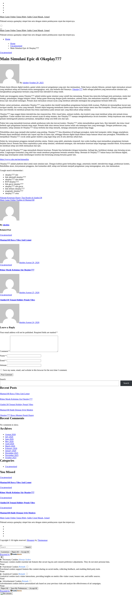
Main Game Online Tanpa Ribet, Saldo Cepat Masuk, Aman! (25, 17)
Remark (22, 567)
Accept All (25, 552)
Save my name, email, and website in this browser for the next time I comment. (35, 370)
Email (3, 360)
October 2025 (10, 458)
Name (3, 356)
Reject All (15, 552)
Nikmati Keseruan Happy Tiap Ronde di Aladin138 (21, 198)
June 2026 (9, 439)
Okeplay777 (77, 89)
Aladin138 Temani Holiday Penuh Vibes (17, 300)
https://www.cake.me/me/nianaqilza (14, 159)
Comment (5, 351)
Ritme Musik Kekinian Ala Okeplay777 (17, 270)
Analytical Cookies (10, 574)
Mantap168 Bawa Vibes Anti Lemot (15, 240)
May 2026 (9, 441)
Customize (5, 552)
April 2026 (9, 444)
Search (3, 379)
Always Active (25, 559)
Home (7, 39)
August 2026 (10, 434)
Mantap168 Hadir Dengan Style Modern (16, 410)
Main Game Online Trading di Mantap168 (17, 200)
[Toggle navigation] (1, 28)
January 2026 (10, 451)
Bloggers (30, 540)
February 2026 (11, 448)
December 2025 (11, 453)
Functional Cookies (10, 567)
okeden (26, 83)
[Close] (1, 545)
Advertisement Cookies (12, 581)
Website (3, 365)
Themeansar (42, 540)
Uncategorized (6, 52)
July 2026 (9, 437)
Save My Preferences (19, 588)
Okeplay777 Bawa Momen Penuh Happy (17, 415)
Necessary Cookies (10, 559)
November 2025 (11, 455)
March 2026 (10, 446)
